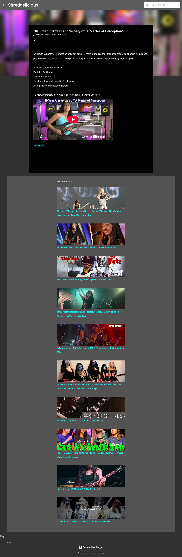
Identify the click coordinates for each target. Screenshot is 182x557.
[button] (35, 41)
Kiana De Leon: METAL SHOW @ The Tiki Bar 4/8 (78, 489)
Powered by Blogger (92, 547)
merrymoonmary (98, 553)
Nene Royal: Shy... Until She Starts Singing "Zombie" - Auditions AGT (88, 247)
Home (9, 542)
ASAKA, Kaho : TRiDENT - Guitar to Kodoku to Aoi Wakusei (83, 521)
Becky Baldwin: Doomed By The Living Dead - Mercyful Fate (84, 279)
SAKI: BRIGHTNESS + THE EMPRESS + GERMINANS (80, 421)
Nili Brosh (39, 145)
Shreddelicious (23, 5)
